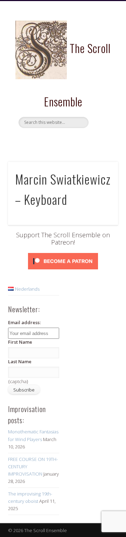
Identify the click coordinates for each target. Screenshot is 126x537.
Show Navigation (101, 62)
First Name (20, 342)
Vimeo (76, 140)
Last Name (19, 361)
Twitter (62, 140)
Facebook (47, 140)
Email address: (24, 322)
